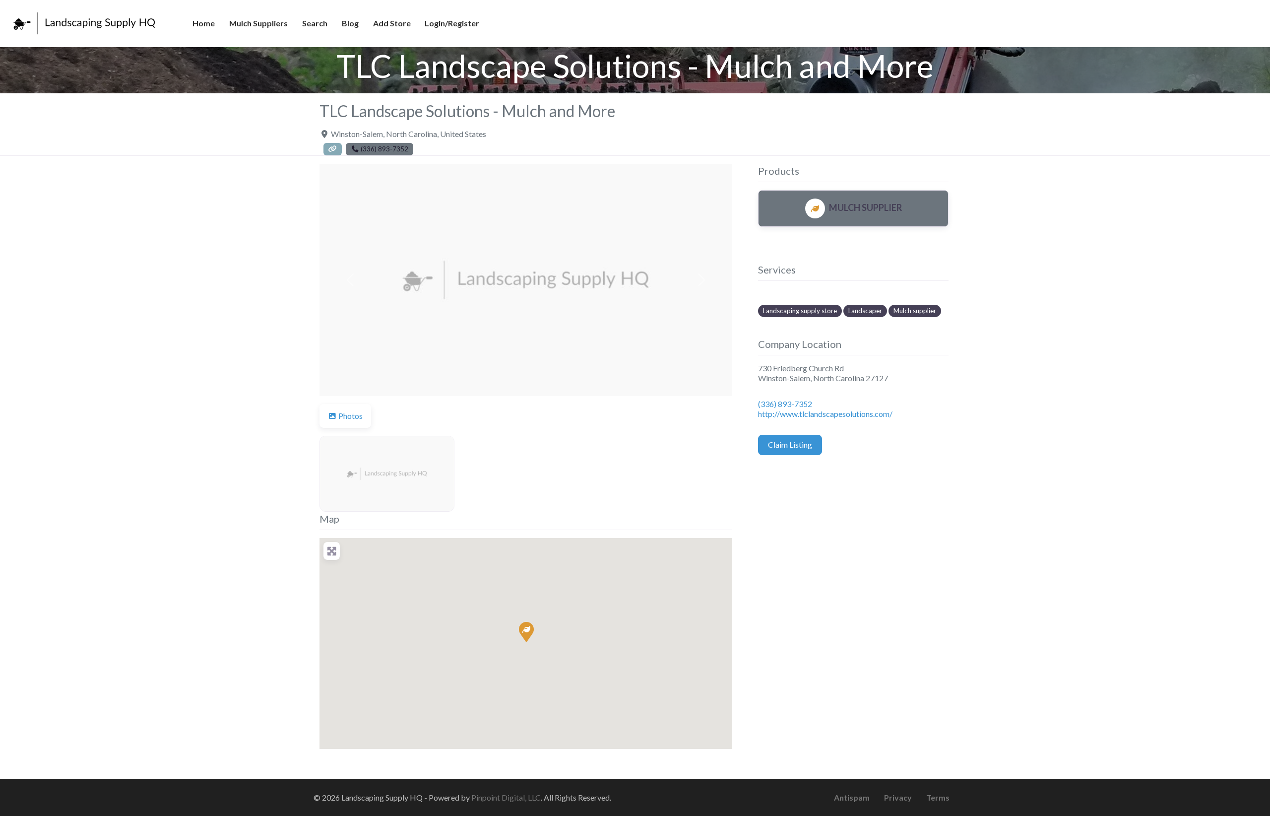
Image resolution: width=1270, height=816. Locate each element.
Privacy (898, 797)
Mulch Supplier (865, 207)
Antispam (852, 797)
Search (314, 23)
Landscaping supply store (800, 311)
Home (203, 23)
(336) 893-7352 (785, 403)
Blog (350, 23)
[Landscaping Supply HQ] (85, 22)
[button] (350, 280)
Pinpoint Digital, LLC (506, 797)
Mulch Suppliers (258, 23)
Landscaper (865, 311)
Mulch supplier (914, 311)
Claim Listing (790, 444)
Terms (938, 797)
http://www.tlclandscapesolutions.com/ (825, 413)
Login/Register (452, 23)
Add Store (392, 23)
